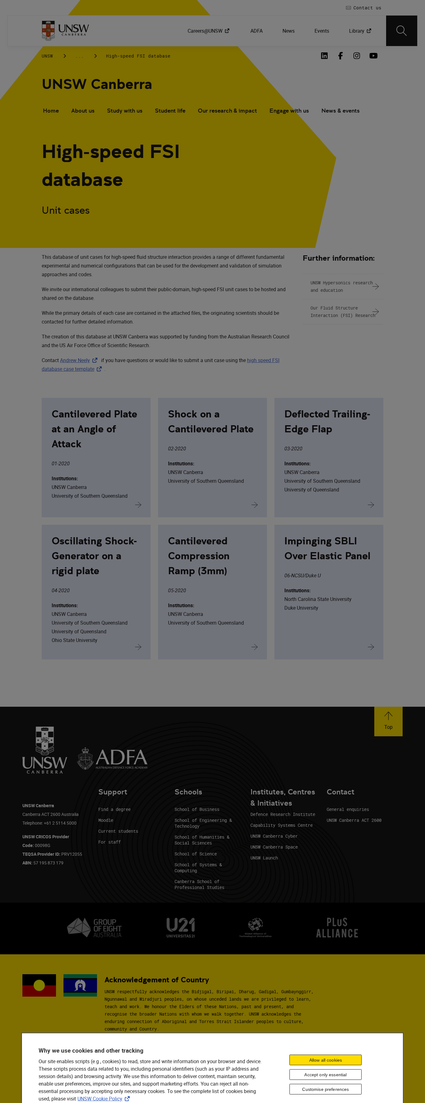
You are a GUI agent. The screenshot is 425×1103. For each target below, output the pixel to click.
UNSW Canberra (97, 84)
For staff (109, 842)
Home (51, 110)
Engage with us (289, 110)
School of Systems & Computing (198, 867)
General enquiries (348, 809)
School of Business (197, 809)
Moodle (105, 820)
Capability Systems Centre (281, 825)
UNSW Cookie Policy (104, 1098)
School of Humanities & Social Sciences (202, 840)
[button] (388, 721)
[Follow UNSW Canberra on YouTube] (373, 56)
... (79, 56)
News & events (340, 110)
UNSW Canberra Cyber (274, 836)
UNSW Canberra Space (274, 847)
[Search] (401, 31)
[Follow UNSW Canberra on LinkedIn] (324, 56)
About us (83, 110)
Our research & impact (227, 110)
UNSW (47, 56)
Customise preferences (325, 1089)
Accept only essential (325, 1074)
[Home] (65, 31)
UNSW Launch (264, 858)
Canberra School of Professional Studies (199, 884)
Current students (118, 831)
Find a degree (114, 809)
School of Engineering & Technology (203, 823)
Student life (170, 110)
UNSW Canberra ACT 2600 (354, 820)
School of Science (196, 854)
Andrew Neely (80, 360)
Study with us (124, 110)
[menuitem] (209, 30)
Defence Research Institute (282, 814)
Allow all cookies (325, 1059)
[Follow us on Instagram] (356, 56)
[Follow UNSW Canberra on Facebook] (340, 56)
